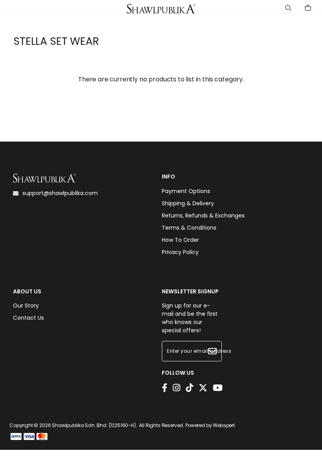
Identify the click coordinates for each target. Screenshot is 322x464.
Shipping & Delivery (188, 203)
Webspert (224, 425)
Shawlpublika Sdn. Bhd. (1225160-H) (94, 425)
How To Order (180, 240)
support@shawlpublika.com (60, 193)
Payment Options (186, 191)
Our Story (26, 305)
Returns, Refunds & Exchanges (203, 215)
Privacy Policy (180, 252)
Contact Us (28, 318)
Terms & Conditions (189, 228)
